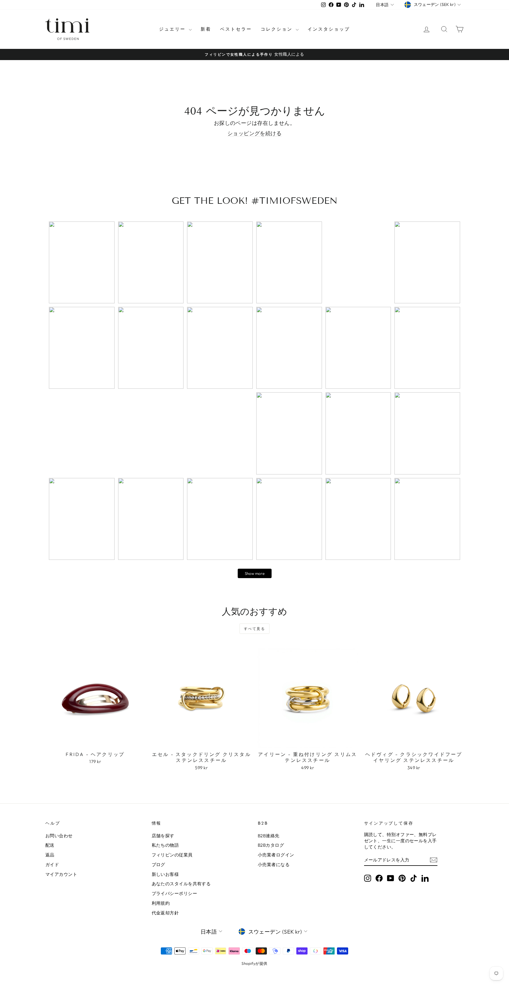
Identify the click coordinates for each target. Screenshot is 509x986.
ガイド (52, 864)
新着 (206, 29)
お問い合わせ (59, 835)
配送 (49, 845)
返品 (49, 855)
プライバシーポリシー (174, 893)
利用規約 (161, 903)
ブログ (158, 864)
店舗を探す (163, 835)
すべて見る (254, 628)
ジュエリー (173, 29)
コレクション (277, 29)
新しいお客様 (165, 874)
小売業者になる (274, 864)
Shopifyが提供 (254, 963)
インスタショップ (329, 29)
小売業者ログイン (276, 855)
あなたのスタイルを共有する (181, 883)
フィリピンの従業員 (172, 855)
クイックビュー (95, 742)
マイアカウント (61, 874)
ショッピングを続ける (254, 133)
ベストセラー (236, 29)
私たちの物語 (165, 845)
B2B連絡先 (269, 835)
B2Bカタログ (271, 845)
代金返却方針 (165, 913)
